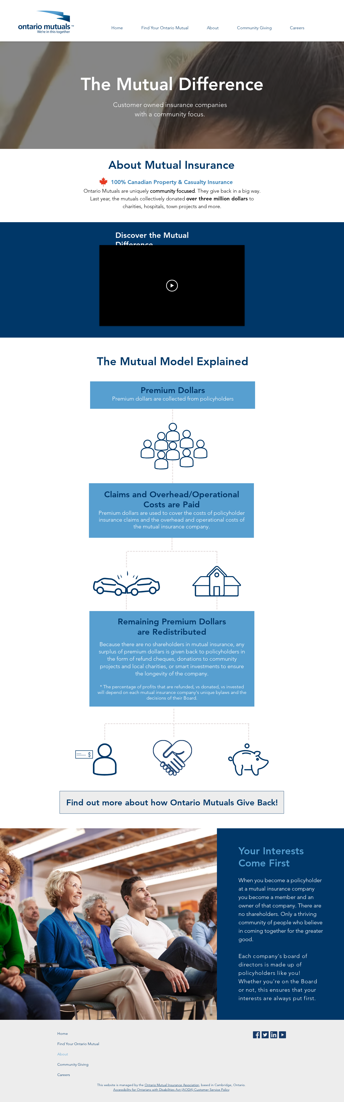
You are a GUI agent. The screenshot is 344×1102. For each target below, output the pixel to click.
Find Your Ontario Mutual (78, 1044)
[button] (213, 28)
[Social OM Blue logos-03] (273, 1034)
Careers (63, 1075)
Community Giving (72, 1064)
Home (62, 1033)
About (62, 1054)
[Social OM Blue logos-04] (282, 1034)
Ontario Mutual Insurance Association (172, 1085)
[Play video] (172, 285)
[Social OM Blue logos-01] (256, 1034)
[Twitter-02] (265, 1034)
